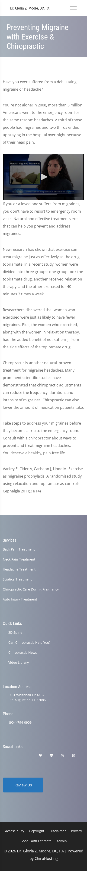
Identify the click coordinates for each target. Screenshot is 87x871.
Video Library (18, 662)
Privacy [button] (76, 831)
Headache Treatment (19, 569)
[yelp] (29, 755)
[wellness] (62, 755)
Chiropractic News (22, 652)
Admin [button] (62, 841)
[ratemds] (51, 755)
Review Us (23, 785)
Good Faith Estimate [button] (36, 841)
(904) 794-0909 (20, 722)
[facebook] (17, 755)
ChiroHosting (46, 858)
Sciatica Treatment (17, 579)
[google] (5, 755)
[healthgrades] (40, 755)
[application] (43, 177)
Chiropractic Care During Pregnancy (31, 589)
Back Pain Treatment (19, 549)
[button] (44, 177)
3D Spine (15, 632)
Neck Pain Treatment (19, 559)
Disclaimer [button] (57, 831)
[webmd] (73, 755)
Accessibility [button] (14, 831)
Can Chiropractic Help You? (29, 642)
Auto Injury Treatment (20, 599)
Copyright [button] (36, 831)
